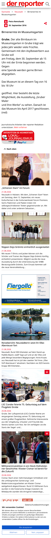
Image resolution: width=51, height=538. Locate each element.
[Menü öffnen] (3, 4)
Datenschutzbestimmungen (37, 504)
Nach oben (11, 149)
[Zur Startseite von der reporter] (25, 4)
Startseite (6, 11)
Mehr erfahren (20, 127)
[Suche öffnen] (47, 4)
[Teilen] (45, 23)
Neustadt (19, 11)
